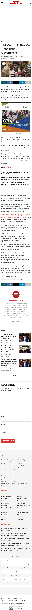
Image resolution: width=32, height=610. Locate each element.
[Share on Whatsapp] (4, 82)
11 (11, 571)
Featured (8, 41)
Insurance (4, 514)
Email (3, 424)
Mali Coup (19, 279)
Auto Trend (4, 494)
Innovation (4, 512)
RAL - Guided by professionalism (16, 603)
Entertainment (5, 503)
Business (4, 498)
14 (24, 571)
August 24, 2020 (19, 56)
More (23, 600)
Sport (18, 510)
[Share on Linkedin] (22, 82)
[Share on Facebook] (10, 82)
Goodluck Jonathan (11, 276)
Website (3, 432)
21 (24, 575)
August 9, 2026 (6, 356)
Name (3, 416)
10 (7, 571)
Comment (4, 394)
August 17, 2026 (6, 342)
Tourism (3, 600)
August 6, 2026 (6, 370)
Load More (16, 375)
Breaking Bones (6, 496)
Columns (4, 501)
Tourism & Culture (22, 512)
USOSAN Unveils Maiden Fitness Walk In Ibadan (15, 538)
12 (16, 571)
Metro (3, 519)
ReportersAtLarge (7, 56)
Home (2, 41)
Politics (19, 501)
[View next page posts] (17, 190)
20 (20, 575)
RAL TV (17, 600)
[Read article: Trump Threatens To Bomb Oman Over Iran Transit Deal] (25, 337)
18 (11, 575)
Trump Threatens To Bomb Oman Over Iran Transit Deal (8, 336)
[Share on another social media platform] (28, 82)
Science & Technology (23, 505)
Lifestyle (4, 517)
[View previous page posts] (14, 190)
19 (16, 575)
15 (28, 571)
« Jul (2, 586)
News (18, 494)
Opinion (19, 496)
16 (3, 575)
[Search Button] (30, 2)
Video (18, 514)
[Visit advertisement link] (16, 117)
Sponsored (20, 507)
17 (7, 575)
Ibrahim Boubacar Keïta (8, 279)
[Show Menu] (2, 2)
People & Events (22, 498)
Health (3, 510)
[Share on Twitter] (16, 82)
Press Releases (21, 503)
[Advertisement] (16, 22)
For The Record (6, 507)
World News (24, 334)
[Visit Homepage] (16, 2)
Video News (20, 517)
